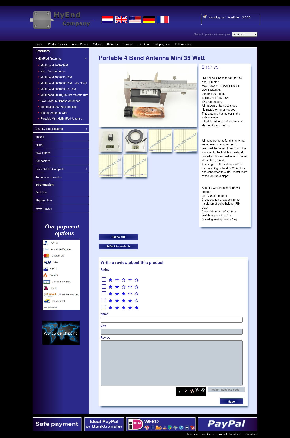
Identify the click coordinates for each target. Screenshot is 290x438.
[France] (163, 19)
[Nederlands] (107, 19)
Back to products (119, 246)
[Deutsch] (149, 19)
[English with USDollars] (135, 19)
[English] (121, 18)
